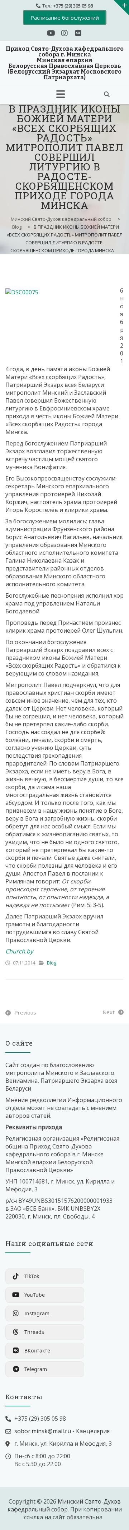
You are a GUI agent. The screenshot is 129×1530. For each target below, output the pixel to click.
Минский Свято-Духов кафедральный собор (64, 1505)
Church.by (19, 951)
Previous (25, 1012)
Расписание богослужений (64, 17)
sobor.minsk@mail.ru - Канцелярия (62, 1431)
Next (108, 1012)
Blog (51, 963)
